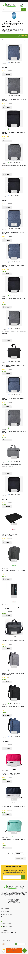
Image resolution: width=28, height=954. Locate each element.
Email (2, 12)
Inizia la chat (5, 24)
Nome (2, 7)
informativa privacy (17, 21)
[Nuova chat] (24, 2)
